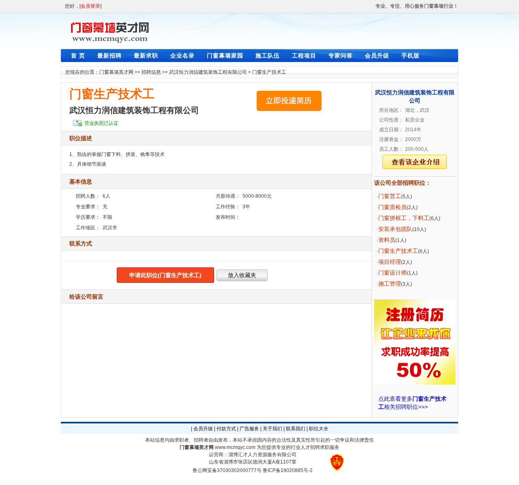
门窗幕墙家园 (225, 55)
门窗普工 (389, 196)
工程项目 (304, 55)
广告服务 (249, 429)
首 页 (78, 55)
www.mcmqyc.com (235, 447)
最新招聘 (109, 55)
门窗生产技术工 (269, 72)
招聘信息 (151, 72)
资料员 (386, 240)
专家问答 (340, 55)
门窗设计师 (392, 272)
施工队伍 (267, 55)
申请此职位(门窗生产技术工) (165, 275)
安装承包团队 (395, 229)
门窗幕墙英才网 (116, 72)
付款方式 (226, 429)
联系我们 (295, 429)
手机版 (410, 55)
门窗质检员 (392, 207)
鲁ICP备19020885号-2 (288, 470)
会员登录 (90, 6)
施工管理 (389, 283)
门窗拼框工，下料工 (403, 218)
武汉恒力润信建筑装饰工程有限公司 (208, 72)
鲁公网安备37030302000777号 (227, 470)
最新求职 (146, 55)
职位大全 (318, 429)
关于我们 (272, 429)
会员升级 (377, 55)
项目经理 (389, 262)
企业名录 (182, 55)
